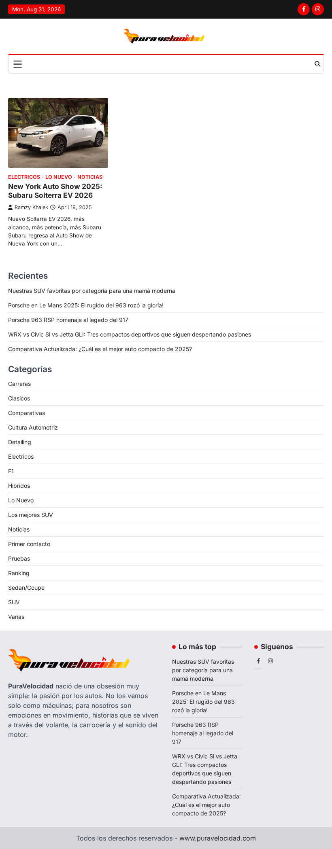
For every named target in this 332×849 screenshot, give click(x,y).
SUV (14, 602)
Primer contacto (29, 543)
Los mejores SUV (30, 514)
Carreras (19, 383)
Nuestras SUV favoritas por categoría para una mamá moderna (91, 290)
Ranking (19, 573)
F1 (11, 471)
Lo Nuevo (58, 177)
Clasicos (19, 398)
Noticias (89, 177)
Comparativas (26, 412)
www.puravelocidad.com (217, 838)
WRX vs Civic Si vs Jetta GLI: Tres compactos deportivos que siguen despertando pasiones (129, 334)
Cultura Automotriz (33, 427)
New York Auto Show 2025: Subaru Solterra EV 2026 (55, 191)
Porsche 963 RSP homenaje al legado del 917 (68, 319)
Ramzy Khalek (31, 207)
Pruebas (19, 558)
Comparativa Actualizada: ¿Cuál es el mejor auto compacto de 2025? (100, 348)
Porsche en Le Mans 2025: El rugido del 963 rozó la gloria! (86, 305)
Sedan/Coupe (26, 587)
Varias (16, 616)
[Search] (317, 64)
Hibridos (19, 485)
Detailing (19, 441)
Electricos (24, 177)
